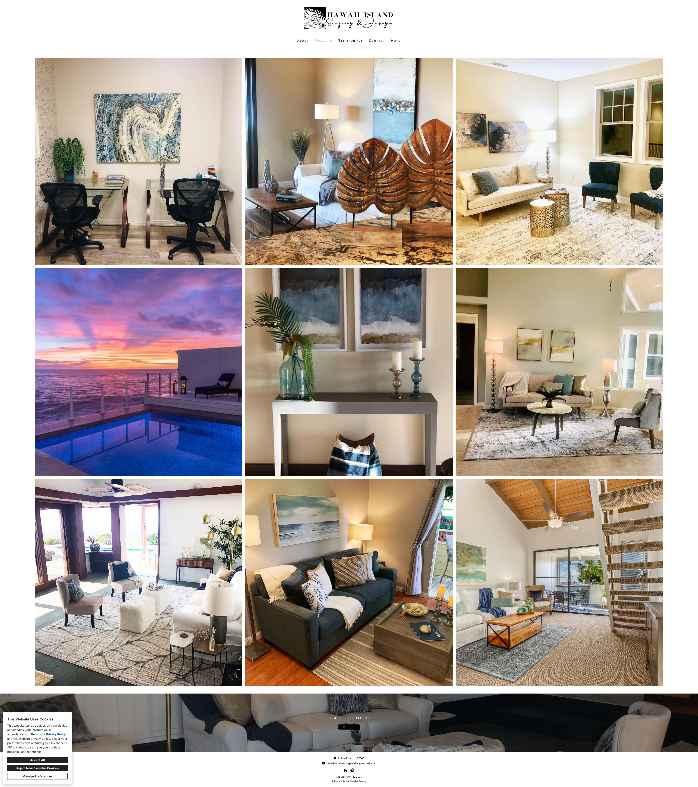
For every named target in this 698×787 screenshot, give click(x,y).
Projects (323, 40)
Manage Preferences (38, 776)
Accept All (37, 760)
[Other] (352, 770)
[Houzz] (345, 770)
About (303, 40)
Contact (377, 40)
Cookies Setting (358, 781)
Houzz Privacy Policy (51, 734)
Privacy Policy (339, 781)
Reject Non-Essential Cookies (37, 768)
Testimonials (350, 40)
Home (396, 40)
